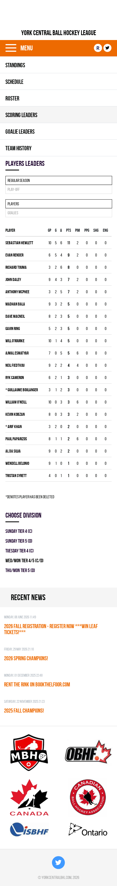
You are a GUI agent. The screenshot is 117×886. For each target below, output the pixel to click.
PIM (77, 230)
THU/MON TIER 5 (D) (20, 570)
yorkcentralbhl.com (56, 877)
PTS (68, 230)
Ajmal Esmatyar (17, 353)
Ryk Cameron (14, 377)
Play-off (14, 189)
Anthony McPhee (17, 291)
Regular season (19, 180)
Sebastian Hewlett (19, 242)
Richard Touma (16, 267)
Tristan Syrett (16, 475)
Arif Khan (13, 426)
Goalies (13, 212)
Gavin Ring (12, 328)
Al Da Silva (13, 451)
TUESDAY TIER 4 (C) (19, 550)
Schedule (14, 81)
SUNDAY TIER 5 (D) (18, 540)
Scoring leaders (21, 115)
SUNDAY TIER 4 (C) (18, 531)
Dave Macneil (15, 316)
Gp (49, 230)
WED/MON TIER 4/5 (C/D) (24, 560)
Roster (12, 98)
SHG (95, 230)
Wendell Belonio (17, 463)
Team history (18, 148)
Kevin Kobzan (15, 414)
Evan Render (14, 255)
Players (13, 203)
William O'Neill (16, 402)
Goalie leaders (20, 131)
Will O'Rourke (14, 340)
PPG (86, 230)
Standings (15, 65)
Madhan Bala (15, 304)
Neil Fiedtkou (14, 365)
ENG (105, 230)
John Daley (13, 279)
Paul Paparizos (16, 438)
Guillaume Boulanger (21, 389)
